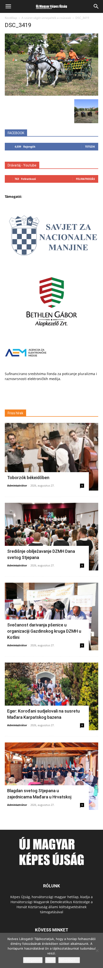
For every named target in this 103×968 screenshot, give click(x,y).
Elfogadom (33, 960)
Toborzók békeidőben (28, 477)
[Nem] (97, 950)
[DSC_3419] (51, 94)
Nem (50, 960)
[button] (8, 6)
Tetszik (90, 146)
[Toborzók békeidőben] (51, 457)
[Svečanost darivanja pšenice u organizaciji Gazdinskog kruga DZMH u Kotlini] (51, 616)
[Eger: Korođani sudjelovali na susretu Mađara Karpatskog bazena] (51, 696)
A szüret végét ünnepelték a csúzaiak (46, 18)
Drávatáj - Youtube (22, 165)
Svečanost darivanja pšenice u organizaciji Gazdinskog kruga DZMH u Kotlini (44, 631)
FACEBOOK (16, 133)
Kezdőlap (11, 18)
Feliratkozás (85, 179)
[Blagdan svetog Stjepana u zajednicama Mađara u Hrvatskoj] (51, 776)
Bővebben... (69, 960)
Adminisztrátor (17, 485)
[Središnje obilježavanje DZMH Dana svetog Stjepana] (51, 536)
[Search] (96, 6)
